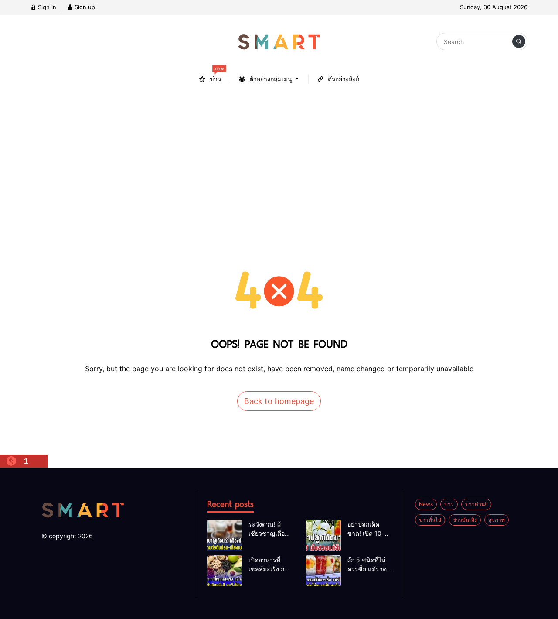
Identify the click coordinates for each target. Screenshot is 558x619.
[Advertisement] (279, 155)
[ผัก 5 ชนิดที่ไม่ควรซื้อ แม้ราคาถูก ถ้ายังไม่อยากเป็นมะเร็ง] (323, 571)
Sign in (46, 6)
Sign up (84, 6)
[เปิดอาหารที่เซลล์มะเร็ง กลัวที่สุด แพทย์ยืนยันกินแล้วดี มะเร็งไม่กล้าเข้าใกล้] (224, 571)
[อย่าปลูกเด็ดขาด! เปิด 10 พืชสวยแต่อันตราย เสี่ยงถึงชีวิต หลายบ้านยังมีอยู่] (323, 535)
